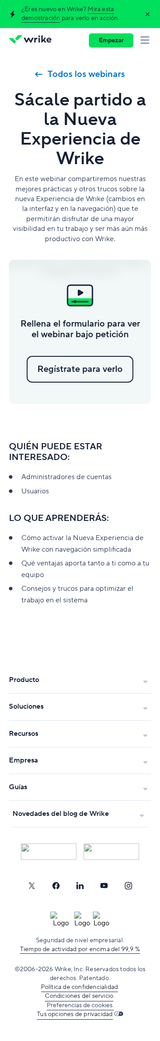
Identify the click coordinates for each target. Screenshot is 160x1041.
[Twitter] (31, 886)
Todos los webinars (86, 74)
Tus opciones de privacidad (74, 1014)
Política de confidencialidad (79, 987)
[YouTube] (104, 886)
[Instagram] (128, 886)
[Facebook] (56, 886)
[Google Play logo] (111, 851)
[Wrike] (32, 40)
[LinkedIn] (80, 886)
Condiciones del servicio (79, 996)
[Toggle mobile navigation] (146, 40)
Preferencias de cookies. (80, 1005)
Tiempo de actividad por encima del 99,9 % (80, 949)
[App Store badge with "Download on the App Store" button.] (48, 851)
